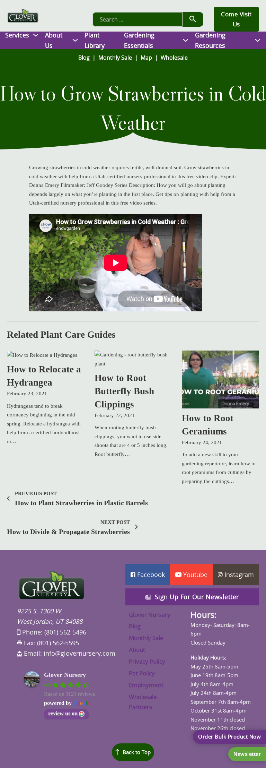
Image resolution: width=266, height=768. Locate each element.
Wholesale (174, 57)
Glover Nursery (65, 674)
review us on (63, 713)
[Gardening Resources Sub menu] (258, 40)
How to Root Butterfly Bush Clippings (124, 391)
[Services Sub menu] (36, 35)
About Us (53, 40)
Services (17, 35)
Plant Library (95, 40)
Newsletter (247, 753)
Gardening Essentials (139, 40)
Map (146, 57)
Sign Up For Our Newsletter (197, 597)
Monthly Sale (115, 57)
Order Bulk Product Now (229, 736)
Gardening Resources (210, 40)
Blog (84, 57)
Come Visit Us (236, 19)
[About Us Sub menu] (75, 40)
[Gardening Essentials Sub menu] (186, 40)
